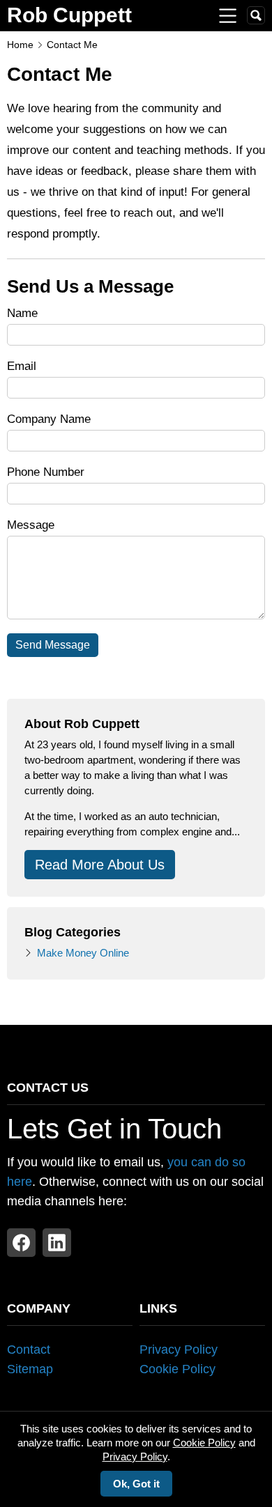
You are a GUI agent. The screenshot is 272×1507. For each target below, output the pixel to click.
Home (20, 44)
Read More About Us (100, 864)
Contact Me (72, 44)
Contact (28, 1350)
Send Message (52, 645)
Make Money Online (83, 953)
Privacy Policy (178, 1350)
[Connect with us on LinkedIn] (57, 1242)
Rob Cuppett (69, 14)
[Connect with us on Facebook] (21, 1242)
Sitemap (30, 1369)
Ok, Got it (136, 1484)
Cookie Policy (177, 1369)
